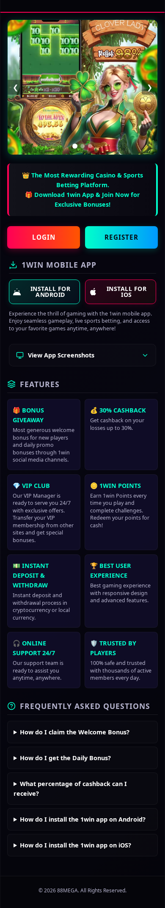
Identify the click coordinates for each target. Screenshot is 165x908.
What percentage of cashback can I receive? (70, 788)
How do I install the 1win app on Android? (83, 819)
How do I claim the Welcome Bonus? (74, 732)
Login (43, 237)
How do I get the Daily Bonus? (65, 758)
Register (121, 237)
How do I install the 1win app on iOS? (75, 845)
